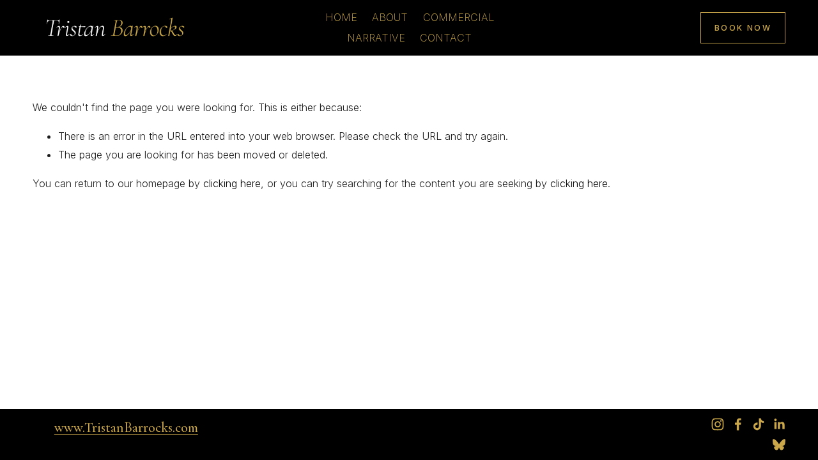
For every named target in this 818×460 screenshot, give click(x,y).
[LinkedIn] (779, 424)
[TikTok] (758, 424)
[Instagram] (717, 424)
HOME (341, 17)
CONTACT (446, 37)
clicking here (232, 183)
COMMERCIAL (458, 17)
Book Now (742, 28)
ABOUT (390, 17)
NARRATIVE (376, 37)
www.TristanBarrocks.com (126, 427)
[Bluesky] (779, 444)
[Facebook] (738, 424)
